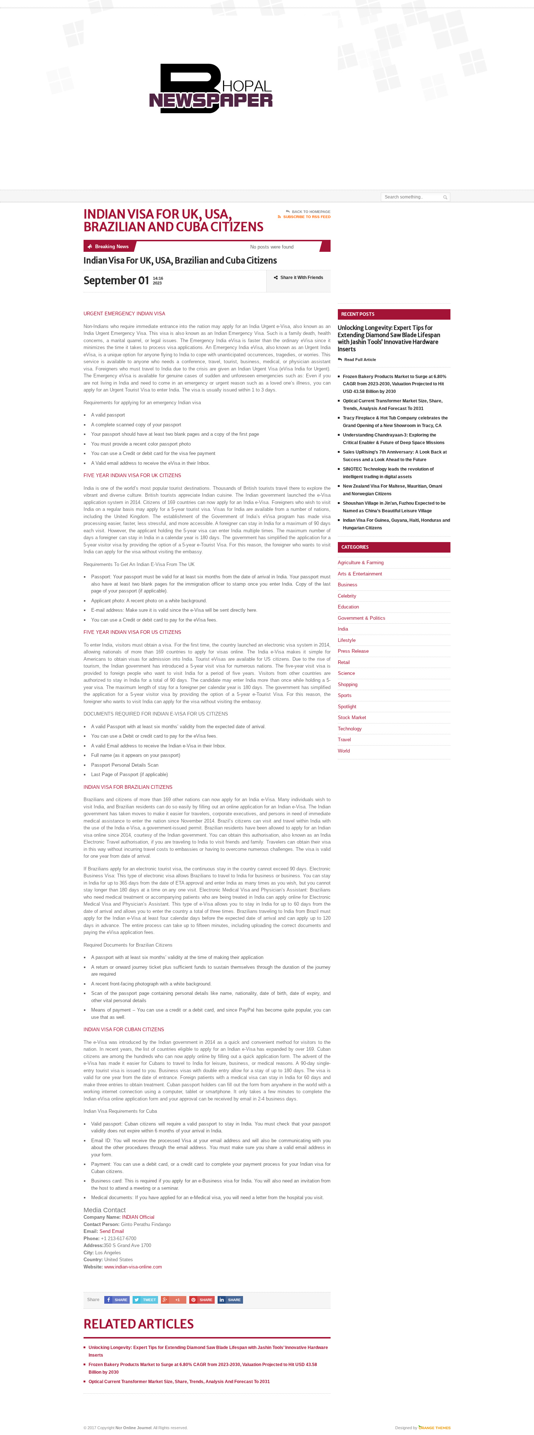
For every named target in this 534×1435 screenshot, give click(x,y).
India (343, 629)
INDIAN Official (138, 1217)
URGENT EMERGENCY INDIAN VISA (124, 313)
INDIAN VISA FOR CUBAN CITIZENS (124, 1029)
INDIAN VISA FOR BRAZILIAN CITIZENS (128, 787)
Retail (344, 662)
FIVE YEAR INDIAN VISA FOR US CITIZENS (132, 632)
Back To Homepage (311, 212)
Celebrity (347, 596)
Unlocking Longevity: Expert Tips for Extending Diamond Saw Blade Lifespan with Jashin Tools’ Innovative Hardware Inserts (389, 338)
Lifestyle (347, 640)
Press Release (353, 651)
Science (346, 673)
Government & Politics (361, 618)
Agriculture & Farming (361, 562)
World (344, 751)
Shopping (347, 684)
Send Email (112, 1231)
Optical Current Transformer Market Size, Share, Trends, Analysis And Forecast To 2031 (179, 1381)
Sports (345, 695)
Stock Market (352, 717)
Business (347, 584)
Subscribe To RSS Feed (307, 217)
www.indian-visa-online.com (133, 1267)
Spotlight (347, 706)
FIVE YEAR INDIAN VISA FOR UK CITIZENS (132, 475)
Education (348, 607)
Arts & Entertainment (360, 574)
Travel (344, 739)
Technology (350, 728)
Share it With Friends (301, 277)
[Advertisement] (365, 172)
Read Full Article (360, 359)
